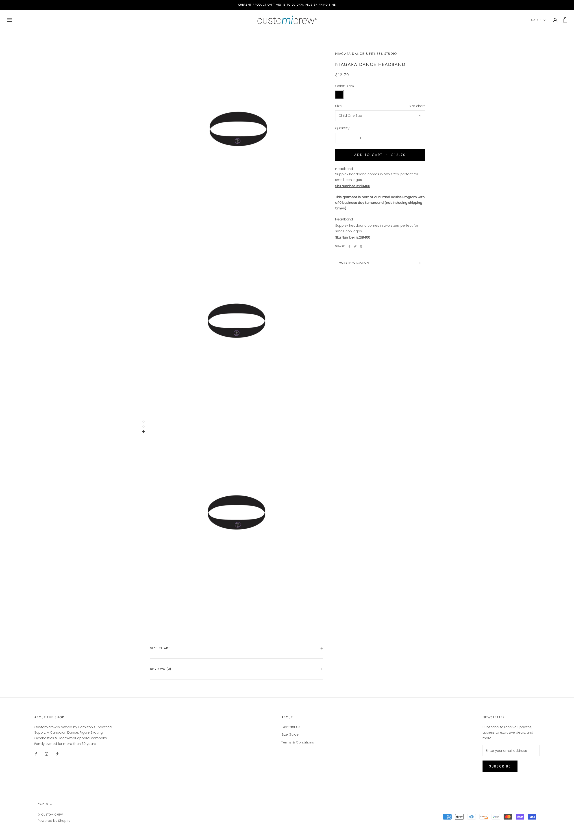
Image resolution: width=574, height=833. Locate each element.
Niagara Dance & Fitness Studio (366, 53)
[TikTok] (57, 754)
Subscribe (500, 766)
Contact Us (290, 726)
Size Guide (290, 734)
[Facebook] (349, 246)
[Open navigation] (9, 20)
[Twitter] (355, 246)
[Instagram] (46, 754)
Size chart (417, 105)
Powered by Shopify (54, 820)
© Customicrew (50, 815)
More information (354, 263)
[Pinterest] (361, 246)
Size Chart (160, 648)
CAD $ (536, 20)
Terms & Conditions (297, 742)
